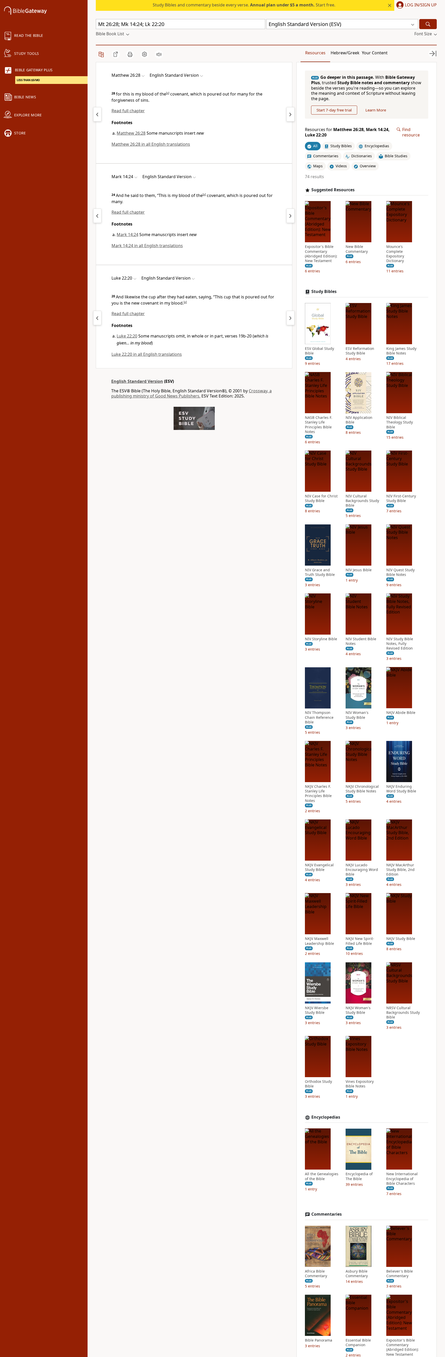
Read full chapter (128, 111)
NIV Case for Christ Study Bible (321, 498)
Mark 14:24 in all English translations (147, 245)
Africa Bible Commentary (316, 1273)
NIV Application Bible (359, 420)
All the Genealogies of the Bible (321, 1176)
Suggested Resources (333, 190)
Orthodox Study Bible (318, 1083)
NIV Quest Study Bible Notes (400, 572)
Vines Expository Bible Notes (360, 1083)
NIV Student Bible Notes (361, 641)
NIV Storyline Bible (321, 639)
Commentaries (326, 1214)
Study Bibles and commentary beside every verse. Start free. (244, 5)
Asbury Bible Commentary (357, 1273)
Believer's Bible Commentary (399, 1273)
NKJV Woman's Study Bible (358, 1010)
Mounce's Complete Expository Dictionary (395, 254)
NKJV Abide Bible (400, 713)
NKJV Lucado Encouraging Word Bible (362, 870)
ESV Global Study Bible (319, 351)
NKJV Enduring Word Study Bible (401, 788)
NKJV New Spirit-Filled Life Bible (360, 941)
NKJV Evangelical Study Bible (319, 867)
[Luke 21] (97, 318)
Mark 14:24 (127, 234)
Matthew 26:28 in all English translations (151, 144)
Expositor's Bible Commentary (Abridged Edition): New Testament (321, 254)
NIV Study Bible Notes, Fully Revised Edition (399, 644)
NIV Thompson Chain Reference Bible (319, 717)
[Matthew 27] (290, 114)
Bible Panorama (318, 1340)
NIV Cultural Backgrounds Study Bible (362, 501)
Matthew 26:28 (131, 133)
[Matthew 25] (97, 114)
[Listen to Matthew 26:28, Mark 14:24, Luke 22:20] (159, 54)
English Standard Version (137, 381)
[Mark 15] (290, 216)
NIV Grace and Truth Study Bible (320, 572)
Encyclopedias (325, 1117)
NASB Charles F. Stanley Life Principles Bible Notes (318, 425)
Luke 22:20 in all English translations (147, 354)
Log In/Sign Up (421, 5)
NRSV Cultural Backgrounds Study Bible (403, 1012)
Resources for (347, 132)
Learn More (375, 110)
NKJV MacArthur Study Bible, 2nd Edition (400, 870)
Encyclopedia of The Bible (359, 1176)
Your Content (375, 53)
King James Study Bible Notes (401, 351)
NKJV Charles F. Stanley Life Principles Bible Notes (318, 793)
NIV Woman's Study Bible (357, 715)
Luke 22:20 (127, 336)
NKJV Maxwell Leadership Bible (319, 941)
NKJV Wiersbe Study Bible (316, 1010)
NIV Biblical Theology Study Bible (399, 422)
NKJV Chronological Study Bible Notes (362, 788)
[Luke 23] (290, 318)
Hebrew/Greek (345, 53)
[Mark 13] (97, 216)
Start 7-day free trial (334, 110)
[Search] (428, 24)
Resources (315, 53)
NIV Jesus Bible (359, 570)
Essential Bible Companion (358, 1342)
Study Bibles (324, 291)
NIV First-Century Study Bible (401, 498)
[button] (415, 5)
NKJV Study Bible (400, 939)
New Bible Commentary (357, 249)
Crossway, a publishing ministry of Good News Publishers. (191, 393)
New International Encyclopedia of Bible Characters (402, 1179)
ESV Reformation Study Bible (360, 351)
